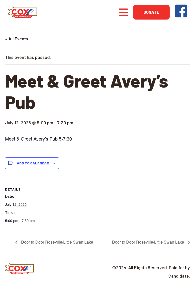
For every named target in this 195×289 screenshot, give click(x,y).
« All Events (16, 39)
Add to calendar (33, 163)
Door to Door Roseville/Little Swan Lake (56, 242)
